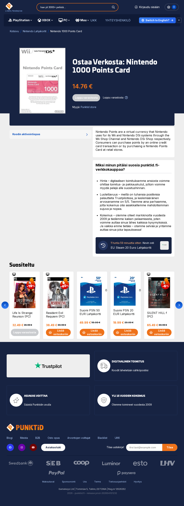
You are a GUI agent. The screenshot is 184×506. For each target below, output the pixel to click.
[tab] (20, 20)
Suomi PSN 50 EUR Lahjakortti (90, 312)
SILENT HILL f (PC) (157, 314)
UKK (93, 20)
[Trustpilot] (164, 245)
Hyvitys (138, 481)
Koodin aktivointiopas (26, 134)
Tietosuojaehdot (117, 481)
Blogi (10, 437)
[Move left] (5, 305)
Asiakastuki (53, 447)
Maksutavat (48, 481)
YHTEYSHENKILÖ (117, 20)
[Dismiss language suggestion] (178, 20)
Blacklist (102, 437)
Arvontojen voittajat (78, 437)
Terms (97, 481)
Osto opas (54, 437)
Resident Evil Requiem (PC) (55, 314)
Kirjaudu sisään (149, 7)
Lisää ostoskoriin (60, 332)
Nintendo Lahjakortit (34, 31)
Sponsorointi (68, 481)
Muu (83, 20)
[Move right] (179, 305)
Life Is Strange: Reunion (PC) (22, 314)
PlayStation (21, 20)
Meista (24, 437)
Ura (85, 481)
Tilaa (170, 447)
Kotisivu (14, 31)
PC (65, 20)
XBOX (46, 20)
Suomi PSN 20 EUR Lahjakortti (123, 312)
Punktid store (88, 107)
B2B (37, 437)
